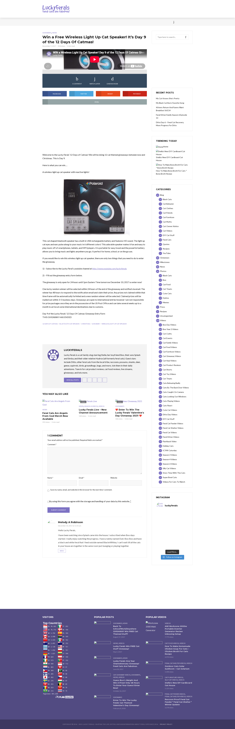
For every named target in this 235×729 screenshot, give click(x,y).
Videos (74, 22)
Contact (123, 22)
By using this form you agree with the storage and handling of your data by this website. (90, 501)
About (135, 22)
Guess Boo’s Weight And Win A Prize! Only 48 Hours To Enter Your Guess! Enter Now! (126, 684)
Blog (64, 22)
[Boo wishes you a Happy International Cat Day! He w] (180, 525)
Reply (62, 551)
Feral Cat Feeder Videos (175, 694)
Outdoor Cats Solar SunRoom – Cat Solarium (177, 667)
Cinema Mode (112, 84)
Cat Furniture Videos (174, 677)
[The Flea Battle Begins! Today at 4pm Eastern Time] (164, 516)
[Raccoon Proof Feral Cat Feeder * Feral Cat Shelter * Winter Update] (154, 698)
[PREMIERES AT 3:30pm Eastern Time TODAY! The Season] (180, 516)
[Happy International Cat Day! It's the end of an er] (164, 544)
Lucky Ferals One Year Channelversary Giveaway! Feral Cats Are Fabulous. (126, 663)
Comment (51, 444)
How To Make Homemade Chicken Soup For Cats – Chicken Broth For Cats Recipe (177, 650)
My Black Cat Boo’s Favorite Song (170, 103)
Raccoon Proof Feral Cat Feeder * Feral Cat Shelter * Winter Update (178, 702)
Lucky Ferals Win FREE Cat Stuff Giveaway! (126, 647)
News (55, 22)
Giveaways (46, 33)
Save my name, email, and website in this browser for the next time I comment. (81, 490)
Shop (112, 22)
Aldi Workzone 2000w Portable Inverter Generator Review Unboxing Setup (176, 630)
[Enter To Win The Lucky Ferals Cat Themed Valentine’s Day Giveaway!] (102, 700)
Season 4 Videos (91, 406)
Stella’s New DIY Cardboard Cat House (178, 684)
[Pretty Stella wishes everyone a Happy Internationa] (164, 534)
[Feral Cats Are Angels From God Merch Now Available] (58, 402)
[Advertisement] (94, 129)
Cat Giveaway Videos (121, 675)
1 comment (77, 84)
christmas (85, 324)
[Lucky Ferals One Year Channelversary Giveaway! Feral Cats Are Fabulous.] (102, 661)
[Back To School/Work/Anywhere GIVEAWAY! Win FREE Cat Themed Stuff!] (102, 626)
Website (113, 478)
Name (50, 478)
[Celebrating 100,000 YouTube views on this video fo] (180, 544)
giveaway (96, 324)
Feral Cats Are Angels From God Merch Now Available (55, 416)
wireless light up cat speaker (114, 324)
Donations (100, 22)
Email (81, 478)
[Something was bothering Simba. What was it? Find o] (180, 534)
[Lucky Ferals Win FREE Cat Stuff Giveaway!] (102, 646)
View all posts (72, 380)
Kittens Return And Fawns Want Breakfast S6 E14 (170, 109)
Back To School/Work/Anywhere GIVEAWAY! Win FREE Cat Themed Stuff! (125, 630)
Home (45, 22)
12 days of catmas (50, 324)
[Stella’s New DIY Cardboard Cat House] (154, 681)
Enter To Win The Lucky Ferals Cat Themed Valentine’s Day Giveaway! (126, 702)
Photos (86, 22)
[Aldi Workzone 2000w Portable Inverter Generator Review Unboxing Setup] (154, 626)
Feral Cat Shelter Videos (175, 663)
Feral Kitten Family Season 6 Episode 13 (171, 116)
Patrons (147, 22)
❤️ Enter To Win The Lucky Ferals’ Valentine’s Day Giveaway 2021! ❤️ (129, 412)
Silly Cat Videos (171, 680)
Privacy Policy (166, 724)
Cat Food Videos (172, 643)
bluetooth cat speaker (69, 324)
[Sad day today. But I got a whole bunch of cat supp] (164, 525)
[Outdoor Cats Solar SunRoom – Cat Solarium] (154, 666)
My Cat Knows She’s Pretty (167, 98)
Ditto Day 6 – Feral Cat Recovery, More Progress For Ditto (170, 123)
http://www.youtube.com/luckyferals (109, 268)
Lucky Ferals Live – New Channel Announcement (93, 411)
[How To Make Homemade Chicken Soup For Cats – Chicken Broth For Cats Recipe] (154, 646)
